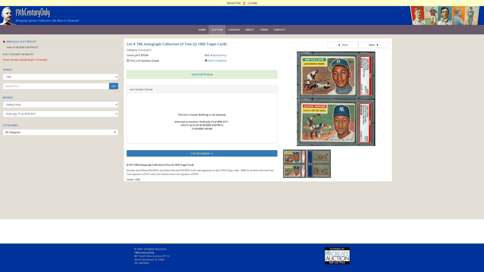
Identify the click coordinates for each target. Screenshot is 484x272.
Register (234, 3)
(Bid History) (219, 55)
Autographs (145, 50)
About (249, 29)
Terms (264, 29)
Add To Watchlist (217, 60)
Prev (344, 45)
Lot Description (201, 153)
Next (372, 45)
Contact (280, 29)
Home (202, 29)
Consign (234, 29)
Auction (217, 29)
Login (252, 3)
